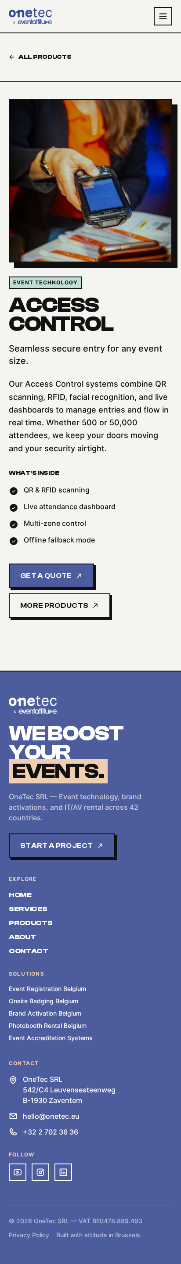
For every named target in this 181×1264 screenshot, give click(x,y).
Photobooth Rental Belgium (48, 1025)
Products (30, 923)
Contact (28, 951)
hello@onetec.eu (51, 1116)
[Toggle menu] (163, 16)
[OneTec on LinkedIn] (63, 1172)
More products (54, 606)
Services (28, 909)
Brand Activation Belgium (45, 1013)
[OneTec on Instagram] (40, 1172)
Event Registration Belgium (47, 988)
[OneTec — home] (30, 16)
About (22, 937)
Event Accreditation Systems (51, 1037)
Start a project (56, 846)
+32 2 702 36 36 (50, 1132)
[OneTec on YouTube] (17, 1172)
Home (20, 895)
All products (45, 57)
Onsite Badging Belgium (43, 1001)
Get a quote (46, 576)
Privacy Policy (29, 1235)
